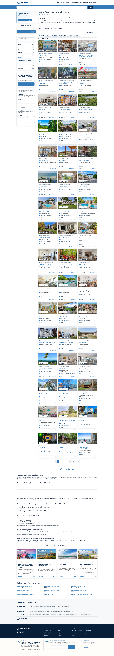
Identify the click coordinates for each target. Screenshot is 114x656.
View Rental (51, 64)
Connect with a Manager (25, 20)
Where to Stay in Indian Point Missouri (37, 618)
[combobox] (52, 7)
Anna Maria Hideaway (64, 290)
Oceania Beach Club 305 (45, 264)
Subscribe (71, 647)
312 (73, 461)
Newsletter (46, 635)
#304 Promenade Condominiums (47, 342)
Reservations (88, 630)
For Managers (92, 2)
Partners (73, 635)
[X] (23, 632)
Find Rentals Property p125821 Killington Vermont (54, 611)
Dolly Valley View (63, 160)
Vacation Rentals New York (23, 590)
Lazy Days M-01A (83, 342)
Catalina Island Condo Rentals (63, 606)
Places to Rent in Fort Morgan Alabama (82, 614)
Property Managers (48, 631)
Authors (59, 635)
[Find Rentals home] (25, 2)
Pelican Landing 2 (43, 160)
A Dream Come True (84, 393)
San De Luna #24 (43, 393)
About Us (59, 630)
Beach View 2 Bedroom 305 (66, 342)
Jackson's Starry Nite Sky (65, 264)
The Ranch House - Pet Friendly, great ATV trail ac (67, 421)
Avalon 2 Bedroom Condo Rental (50, 606)
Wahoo (80, 237)
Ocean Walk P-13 (83, 134)
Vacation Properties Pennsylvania (51, 590)
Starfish (41, 316)
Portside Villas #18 (63, 393)
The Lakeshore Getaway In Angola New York (65, 83)
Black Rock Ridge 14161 (84, 290)
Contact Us (85, 647)
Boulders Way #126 (83, 264)
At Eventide (81, 420)
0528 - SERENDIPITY (44, 211)
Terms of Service (88, 631)
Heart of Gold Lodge (84, 160)
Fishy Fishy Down (43, 55)
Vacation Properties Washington (78, 586)
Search (26, 84)
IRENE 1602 (41, 290)
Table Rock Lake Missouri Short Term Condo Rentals (72, 618)
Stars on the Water (83, 186)
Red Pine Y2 (62, 368)
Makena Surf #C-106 (64, 316)
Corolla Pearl (42, 109)
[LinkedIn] (20, 632)
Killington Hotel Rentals (68, 611)
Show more (20, 57)
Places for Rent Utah (48, 594)
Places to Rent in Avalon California (36, 606)
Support (87, 633)
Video (59, 631)
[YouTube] (18, 632)
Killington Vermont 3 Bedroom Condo (37, 611)
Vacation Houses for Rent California (79, 590)
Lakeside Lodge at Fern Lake (86, 109)
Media (59, 633)
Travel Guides (75, 2)
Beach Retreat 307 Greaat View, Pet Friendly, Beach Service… (87, 56)
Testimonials (74, 631)
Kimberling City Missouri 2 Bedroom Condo (53, 618)
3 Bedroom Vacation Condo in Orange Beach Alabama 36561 (62, 614)
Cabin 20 (61, 55)
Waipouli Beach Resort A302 (46, 368)
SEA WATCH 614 (83, 368)
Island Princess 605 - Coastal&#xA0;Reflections (85, 448)
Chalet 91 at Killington (44, 237)
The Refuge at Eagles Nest (65, 134)
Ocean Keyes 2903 (43, 83)
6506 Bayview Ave (83, 316)
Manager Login (74, 633)
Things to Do (46, 633)
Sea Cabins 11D (42, 420)
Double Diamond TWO (64, 237)
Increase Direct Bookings (76, 630)
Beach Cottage (82, 211)
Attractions (68, 2)
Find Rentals (40, 14)
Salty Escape (42, 447)
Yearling (61, 447)
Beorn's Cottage (43, 134)
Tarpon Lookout (43, 186)
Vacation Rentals (60, 2)
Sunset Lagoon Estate (64, 109)
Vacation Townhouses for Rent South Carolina (81, 594)
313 (76, 461)
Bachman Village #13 (64, 186)
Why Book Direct (84, 2)
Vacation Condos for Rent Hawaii (51, 586)
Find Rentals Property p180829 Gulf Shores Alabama (40, 614)
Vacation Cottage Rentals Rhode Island (25, 594)
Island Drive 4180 (83, 83)
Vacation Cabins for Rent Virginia (24, 586)
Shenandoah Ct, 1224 (64, 211)
